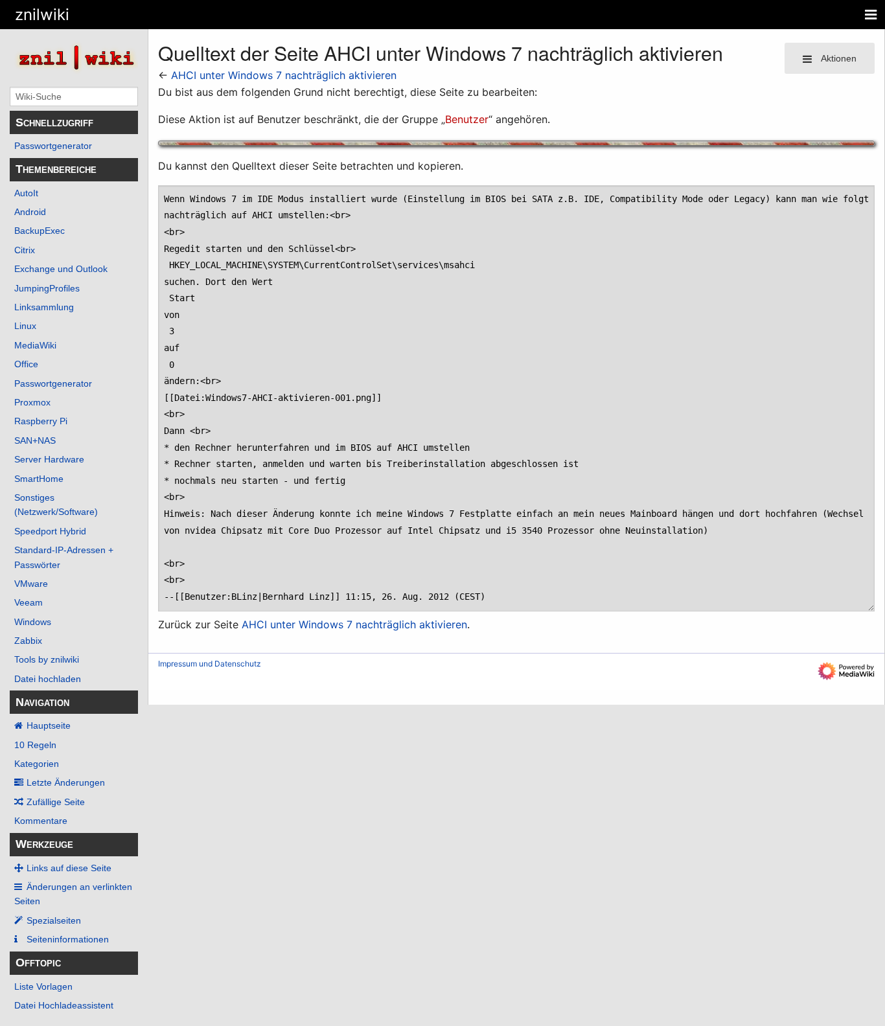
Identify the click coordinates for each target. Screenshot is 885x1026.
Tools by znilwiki (46, 659)
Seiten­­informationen (68, 939)
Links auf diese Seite (69, 868)
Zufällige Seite (56, 802)
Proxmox (32, 402)
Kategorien (36, 763)
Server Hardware (49, 459)
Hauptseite (49, 725)
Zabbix (28, 640)
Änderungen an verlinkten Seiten (73, 894)
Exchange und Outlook (61, 269)
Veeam (28, 602)
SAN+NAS (35, 440)
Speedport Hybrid (50, 531)
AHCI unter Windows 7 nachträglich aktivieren (284, 75)
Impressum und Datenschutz (209, 663)
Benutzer (466, 119)
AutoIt (26, 193)
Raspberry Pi (40, 421)
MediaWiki (35, 345)
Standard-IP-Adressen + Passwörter (63, 557)
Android (30, 212)
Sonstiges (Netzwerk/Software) (56, 504)
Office (26, 364)
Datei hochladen (47, 679)
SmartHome (38, 478)
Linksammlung (44, 307)
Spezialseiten (54, 920)
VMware (31, 583)
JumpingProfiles (47, 288)
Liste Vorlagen (43, 986)
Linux (25, 326)
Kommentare (40, 820)
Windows (32, 622)
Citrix (24, 250)
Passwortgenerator (53, 146)
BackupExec (39, 230)
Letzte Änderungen (66, 782)
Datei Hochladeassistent (63, 1005)
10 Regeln (35, 745)
